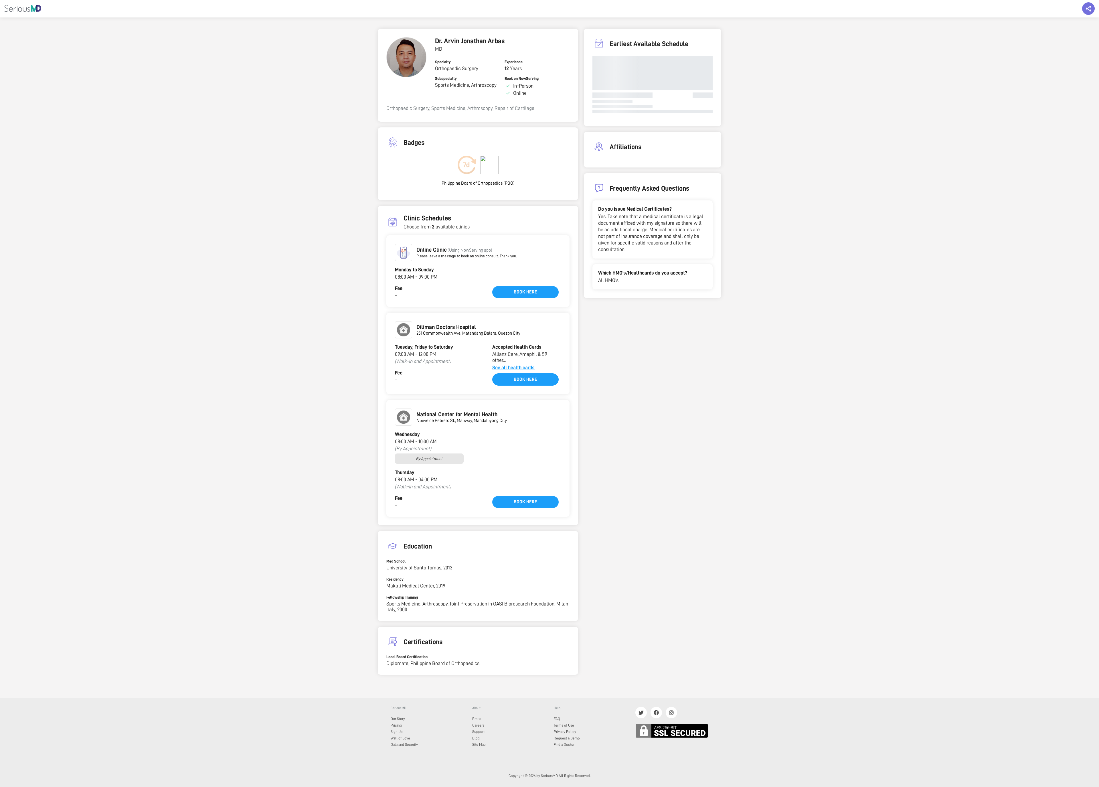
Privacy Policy (565, 731)
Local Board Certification (407, 657)
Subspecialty (446, 78)
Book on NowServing (522, 78)
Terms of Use (564, 725)
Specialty (443, 62)
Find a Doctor (564, 744)
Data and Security (404, 744)
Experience (514, 62)
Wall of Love (400, 738)
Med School (396, 561)
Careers (478, 725)
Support (478, 731)
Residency (395, 579)
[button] (403, 252)
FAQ (557, 719)
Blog (476, 738)
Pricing (396, 725)
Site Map (479, 744)
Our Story (398, 719)
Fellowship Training (402, 597)
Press (476, 719)
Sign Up (397, 731)
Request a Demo (567, 738)
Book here (525, 292)
